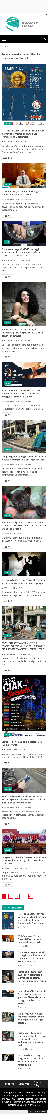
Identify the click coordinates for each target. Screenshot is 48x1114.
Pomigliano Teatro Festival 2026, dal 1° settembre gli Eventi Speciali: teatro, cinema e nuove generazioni (23, 332)
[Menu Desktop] (4, 39)
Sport (7, 242)
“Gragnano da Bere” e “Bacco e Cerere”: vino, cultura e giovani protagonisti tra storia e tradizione (24, 860)
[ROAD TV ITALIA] (22, 24)
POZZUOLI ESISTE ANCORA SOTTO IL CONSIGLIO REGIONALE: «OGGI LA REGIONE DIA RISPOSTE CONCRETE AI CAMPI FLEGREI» (23, 646)
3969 (31, 896)
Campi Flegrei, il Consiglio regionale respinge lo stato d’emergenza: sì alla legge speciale (24, 458)
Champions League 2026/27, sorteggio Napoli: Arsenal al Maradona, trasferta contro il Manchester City (21, 252)
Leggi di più (7, 158)
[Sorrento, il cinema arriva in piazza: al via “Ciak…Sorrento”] (24, 706)
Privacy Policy (37, 1084)
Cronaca (8, 449)
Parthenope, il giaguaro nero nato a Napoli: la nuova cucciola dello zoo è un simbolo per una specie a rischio (24, 525)
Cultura (7, 322)
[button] (45, 39)
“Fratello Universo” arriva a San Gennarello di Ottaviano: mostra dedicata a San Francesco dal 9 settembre (23, 133)
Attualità (8, 123)
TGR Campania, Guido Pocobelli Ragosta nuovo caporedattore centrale (22, 193)
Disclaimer (24, 1083)
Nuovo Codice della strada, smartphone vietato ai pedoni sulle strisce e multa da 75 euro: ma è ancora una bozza (23, 799)
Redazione (9, 1083)
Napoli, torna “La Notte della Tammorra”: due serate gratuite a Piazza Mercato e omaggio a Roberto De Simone (22, 393)
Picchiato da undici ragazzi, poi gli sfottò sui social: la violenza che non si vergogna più (23, 581)
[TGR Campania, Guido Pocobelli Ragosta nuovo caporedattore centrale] (24, 175)
